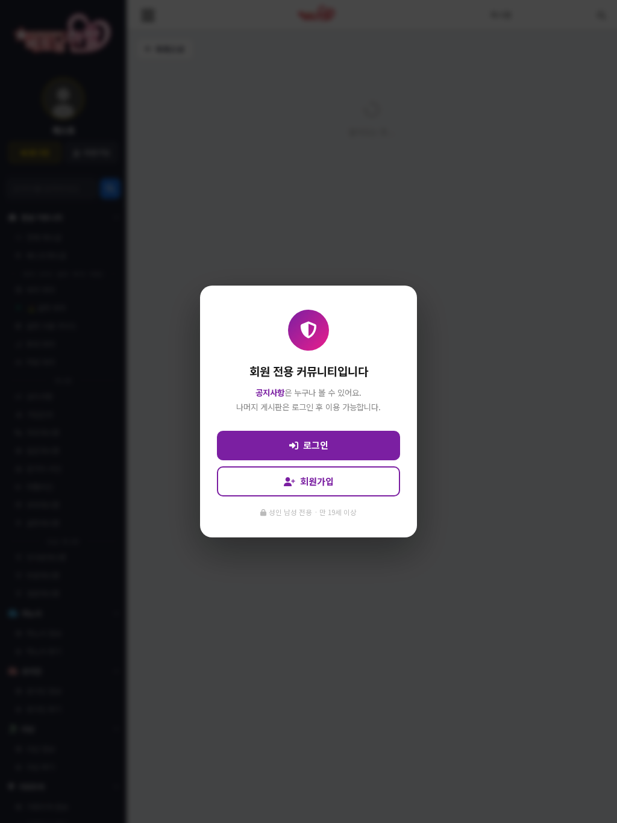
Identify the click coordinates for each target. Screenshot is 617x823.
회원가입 (317, 481)
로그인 (315, 445)
